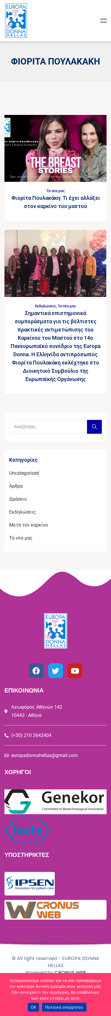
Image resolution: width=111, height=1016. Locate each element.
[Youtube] (74, 670)
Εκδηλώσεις (45, 306)
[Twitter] (55, 670)
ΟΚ (33, 1007)
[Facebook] (36, 670)
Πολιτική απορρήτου (64, 1007)
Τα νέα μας (55, 191)
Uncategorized (24, 473)
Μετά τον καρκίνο (28, 525)
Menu (103, 20)
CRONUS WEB (70, 972)
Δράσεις (18, 499)
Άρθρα (16, 486)
